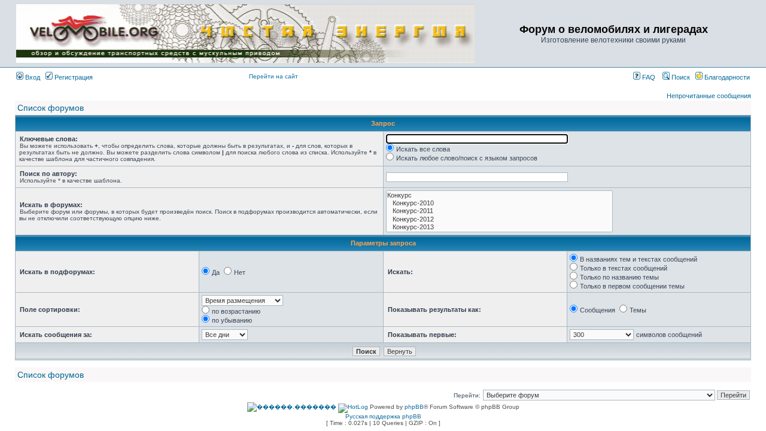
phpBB (414, 406)
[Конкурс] (499, 195)
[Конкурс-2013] (499, 227)
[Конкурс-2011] (499, 211)
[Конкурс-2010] (499, 203)
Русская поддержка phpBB (383, 416)
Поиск (680, 77)
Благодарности (726, 77)
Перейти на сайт (273, 76)
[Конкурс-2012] (499, 219)
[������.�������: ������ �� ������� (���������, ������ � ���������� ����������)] (291, 407)
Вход (31, 77)
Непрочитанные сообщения (709, 95)
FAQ (647, 77)
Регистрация (73, 77)
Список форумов (50, 108)
